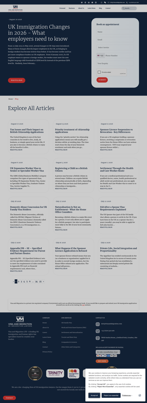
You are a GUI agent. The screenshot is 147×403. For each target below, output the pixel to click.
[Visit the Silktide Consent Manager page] (139, 395)
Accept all (94, 395)
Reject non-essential (111, 395)
